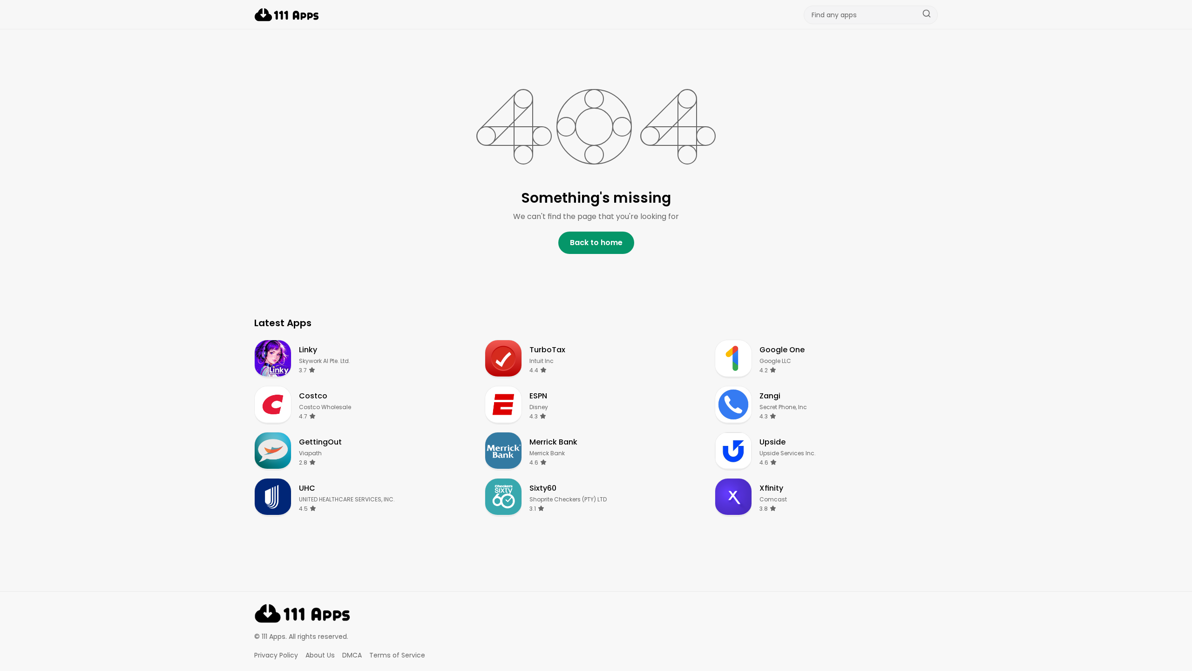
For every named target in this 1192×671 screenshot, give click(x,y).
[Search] (926, 15)
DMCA (352, 655)
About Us (320, 655)
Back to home (596, 242)
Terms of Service (397, 655)
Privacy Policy (276, 655)
